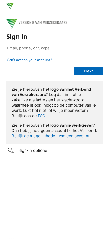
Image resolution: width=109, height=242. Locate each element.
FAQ (41, 115)
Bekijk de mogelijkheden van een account (50, 135)
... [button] (11, 237)
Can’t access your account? (29, 60)
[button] (54, 150)
